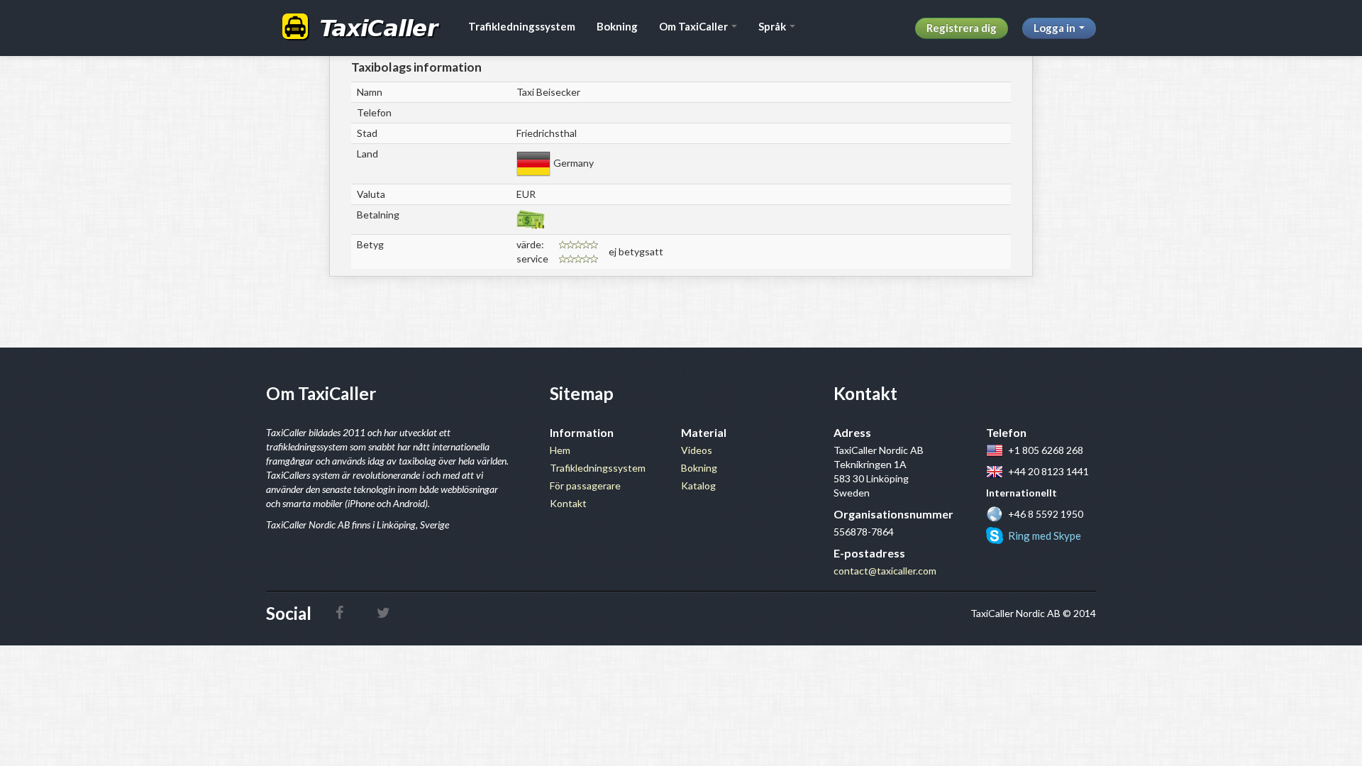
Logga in (1056, 27)
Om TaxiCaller (694, 26)
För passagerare (585, 485)
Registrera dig (961, 27)
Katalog (698, 485)
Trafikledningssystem (521, 26)
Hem (560, 450)
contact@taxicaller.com (885, 571)
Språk (773, 26)
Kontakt (568, 503)
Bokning (617, 26)
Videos (696, 450)
